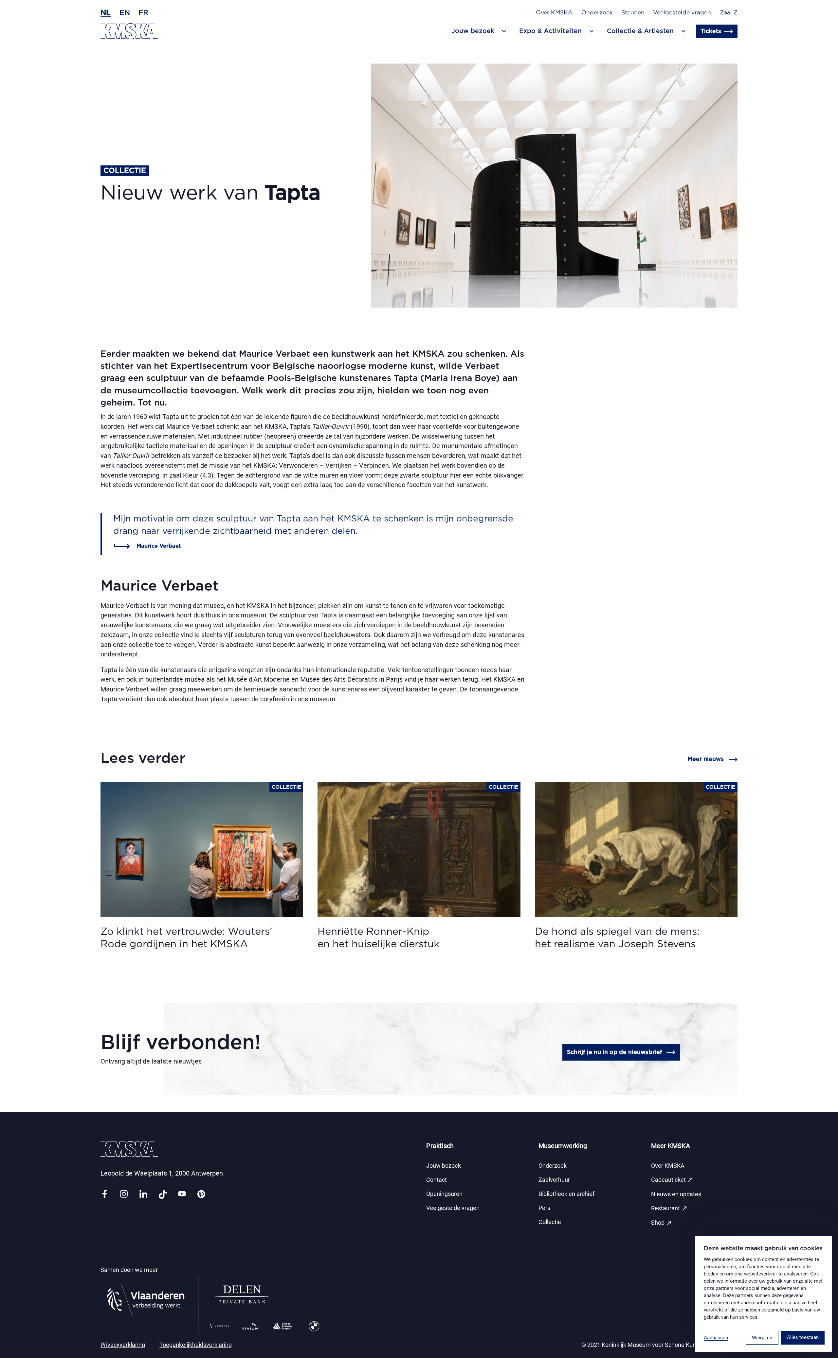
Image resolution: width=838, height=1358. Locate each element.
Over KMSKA (554, 13)
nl (105, 12)
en (124, 12)
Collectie (549, 1222)
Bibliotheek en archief (566, 1194)
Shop (661, 1223)
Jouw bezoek (443, 1165)
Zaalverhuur (554, 1180)
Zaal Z (729, 13)
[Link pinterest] (201, 1194)
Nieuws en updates (676, 1194)
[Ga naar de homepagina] (129, 31)
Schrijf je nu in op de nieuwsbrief (614, 1052)
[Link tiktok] (163, 1194)
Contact (436, 1180)
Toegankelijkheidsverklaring (195, 1345)
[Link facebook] (104, 1194)
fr (143, 12)
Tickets (711, 31)
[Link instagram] (124, 1194)
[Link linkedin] (143, 1194)
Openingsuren (444, 1194)
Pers (544, 1208)
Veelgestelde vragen (682, 13)
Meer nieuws (705, 759)
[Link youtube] (182, 1194)
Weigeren (762, 1338)
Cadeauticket (672, 1180)
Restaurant (669, 1208)
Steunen (633, 13)
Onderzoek (597, 13)
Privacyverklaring (122, 1345)
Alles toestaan (803, 1337)
